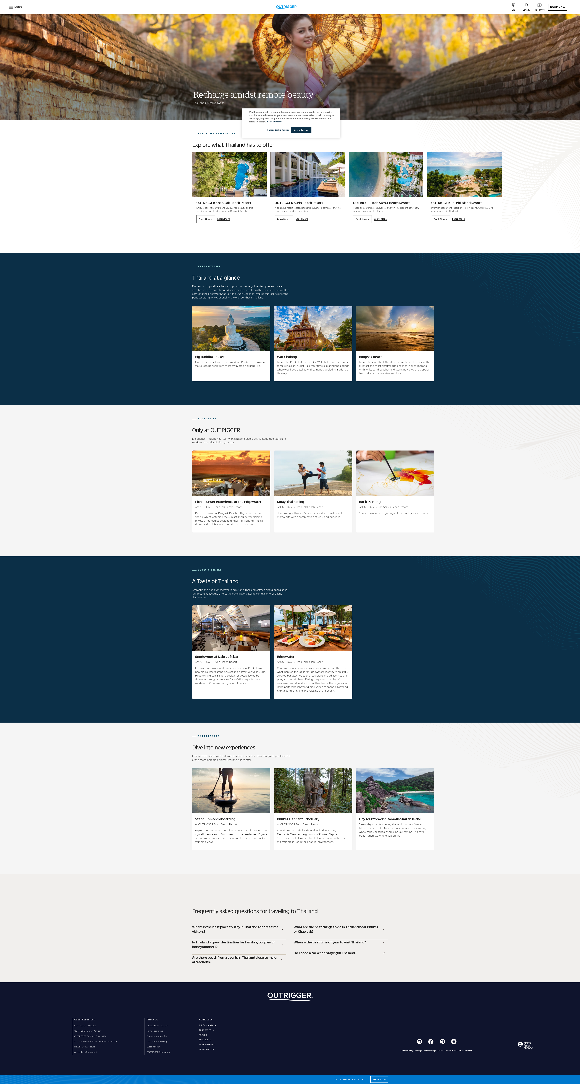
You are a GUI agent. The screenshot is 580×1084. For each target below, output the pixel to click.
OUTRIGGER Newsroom (158, 1052)
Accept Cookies (301, 130)
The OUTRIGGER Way (157, 1041)
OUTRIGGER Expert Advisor (87, 1031)
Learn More (223, 219)
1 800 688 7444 (206, 1030)
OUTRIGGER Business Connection (90, 1036)
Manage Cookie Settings (278, 130)
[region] (291, 123)
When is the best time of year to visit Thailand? (330, 942)
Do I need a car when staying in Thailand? (325, 953)
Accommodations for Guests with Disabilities (95, 1041)
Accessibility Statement (85, 1052)
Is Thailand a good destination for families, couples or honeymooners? (233, 944)
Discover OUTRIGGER (157, 1025)
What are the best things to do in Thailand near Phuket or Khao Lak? (336, 929)
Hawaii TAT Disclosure (84, 1047)
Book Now (557, 7)
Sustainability (153, 1047)
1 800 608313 (205, 1039)
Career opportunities (157, 1036)
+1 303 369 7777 (206, 1049)
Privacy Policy (407, 1051)
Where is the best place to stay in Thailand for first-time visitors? (235, 929)
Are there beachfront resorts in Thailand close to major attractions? (235, 960)
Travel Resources (155, 1031)
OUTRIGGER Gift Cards (85, 1025)
